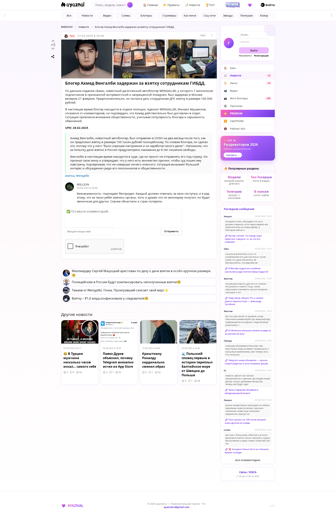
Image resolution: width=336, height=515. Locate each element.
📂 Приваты (171, 5)
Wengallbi (82, 176)
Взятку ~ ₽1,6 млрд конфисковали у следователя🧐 (110, 298)
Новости (84, 27)
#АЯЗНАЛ (67, 27)
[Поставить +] (53, 41)
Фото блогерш (247, 98)
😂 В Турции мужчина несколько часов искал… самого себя (79, 360)
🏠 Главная (150, 5)
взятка (69, 176)
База (229, 68)
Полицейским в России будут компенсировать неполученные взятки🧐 (126, 282)
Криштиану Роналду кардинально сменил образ (153, 360)
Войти (254, 50)
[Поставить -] (53, 49)
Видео (231, 90)
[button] (331, 15)
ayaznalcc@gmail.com (176, 507)
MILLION (83, 184)
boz (72, 36)
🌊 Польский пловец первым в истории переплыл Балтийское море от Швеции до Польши (197, 364)
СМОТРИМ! (234, 121)
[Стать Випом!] (232, 5)
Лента (247, 83)
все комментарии (247, 460)
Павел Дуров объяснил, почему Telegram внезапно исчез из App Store (118, 360)
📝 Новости (192, 5)
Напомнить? (245, 55)
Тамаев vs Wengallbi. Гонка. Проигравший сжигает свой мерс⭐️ (120, 290)
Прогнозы (233, 106)
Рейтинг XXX (234, 128)
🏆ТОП (210, 5)
